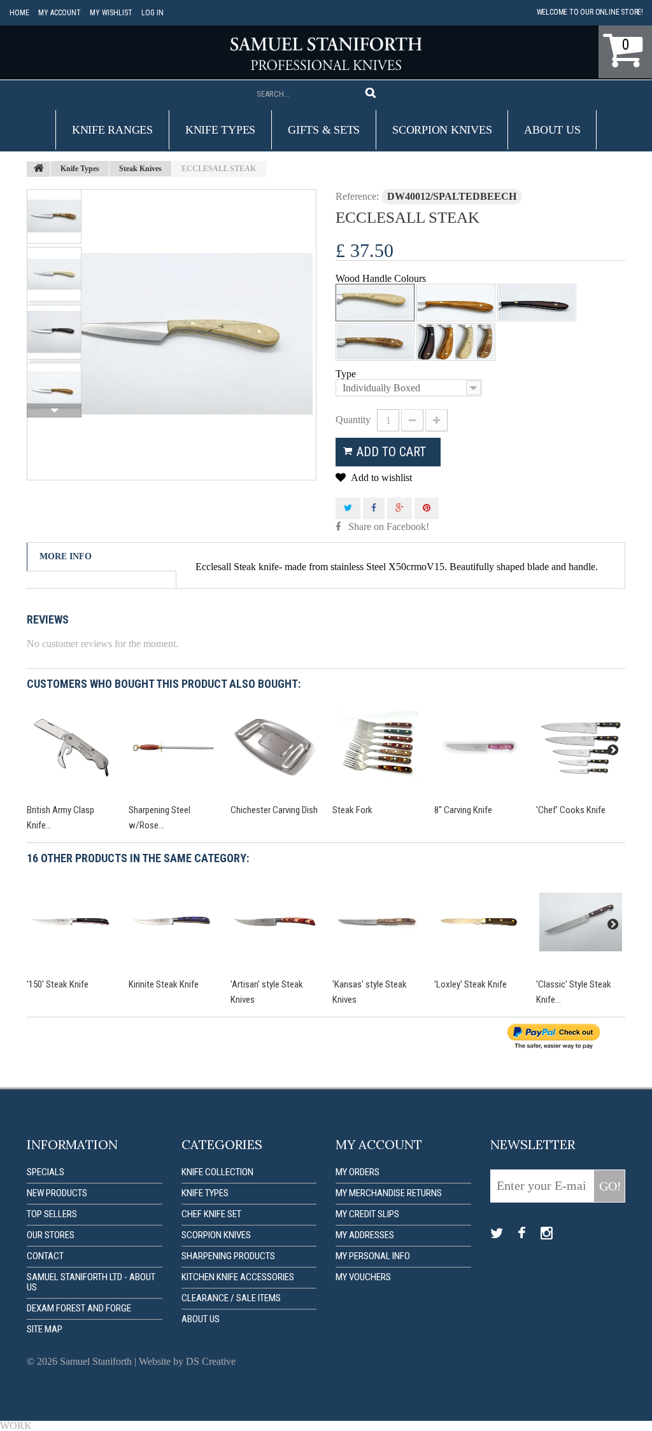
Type (347, 374)
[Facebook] (522, 1234)
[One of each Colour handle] (456, 342)
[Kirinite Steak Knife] (173, 922)
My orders (357, 1172)
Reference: (357, 196)
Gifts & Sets (324, 129)
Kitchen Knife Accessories (237, 1277)
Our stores (50, 1235)
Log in (152, 12)
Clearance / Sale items (231, 1298)
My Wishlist (111, 12)
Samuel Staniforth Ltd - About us (91, 1282)
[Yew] (456, 302)
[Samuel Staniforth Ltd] (326, 54)
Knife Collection (217, 1172)
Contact (45, 1256)
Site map (44, 1329)
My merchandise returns (389, 1193)
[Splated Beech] (375, 302)
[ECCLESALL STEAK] (172, 335)
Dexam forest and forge (79, 1308)
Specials (45, 1172)
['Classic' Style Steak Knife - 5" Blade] (580, 922)
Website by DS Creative (187, 1361)
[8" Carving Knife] (478, 747)
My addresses (365, 1235)
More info (65, 556)
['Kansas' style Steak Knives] (377, 922)
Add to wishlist (380, 477)
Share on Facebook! (388, 526)
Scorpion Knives (442, 129)
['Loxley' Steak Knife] (478, 922)
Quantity (353, 419)
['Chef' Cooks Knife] (580, 747)
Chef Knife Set (211, 1214)
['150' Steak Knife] (71, 922)
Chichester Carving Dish (274, 810)
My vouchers (363, 1277)
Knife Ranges (112, 129)
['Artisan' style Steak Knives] (275, 922)
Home (19, 12)
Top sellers (52, 1214)
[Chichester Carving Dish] (275, 747)
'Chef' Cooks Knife (571, 810)
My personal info (373, 1256)
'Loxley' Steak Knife (470, 984)
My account (59, 12)
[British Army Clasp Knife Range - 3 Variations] (71, 747)
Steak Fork (352, 810)
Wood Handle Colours (382, 279)
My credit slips (367, 1214)
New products (57, 1193)
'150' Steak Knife (58, 984)
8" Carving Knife (463, 810)
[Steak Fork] (377, 747)
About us (552, 129)
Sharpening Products (228, 1256)
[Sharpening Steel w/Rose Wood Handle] (173, 747)
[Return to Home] (39, 169)
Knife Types (220, 129)
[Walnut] (537, 302)
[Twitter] (496, 1234)
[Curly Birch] (375, 342)
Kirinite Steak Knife (164, 984)
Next (54, 410)
